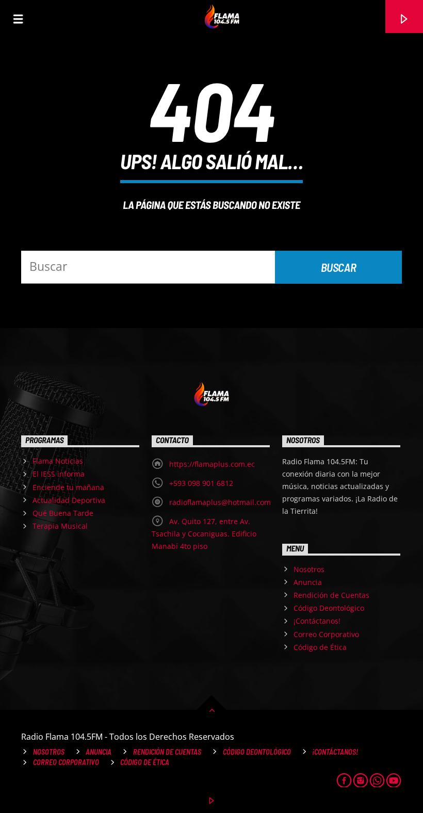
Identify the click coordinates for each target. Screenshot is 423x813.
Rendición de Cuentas (331, 595)
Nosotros (309, 569)
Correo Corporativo (326, 634)
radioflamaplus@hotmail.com (220, 502)
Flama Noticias (57, 461)
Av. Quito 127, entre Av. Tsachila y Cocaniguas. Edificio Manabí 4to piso (204, 533)
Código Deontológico (329, 608)
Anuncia (308, 582)
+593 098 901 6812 (201, 483)
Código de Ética (320, 647)
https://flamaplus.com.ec (212, 464)
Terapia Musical (60, 526)
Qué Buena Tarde (62, 513)
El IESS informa (58, 474)
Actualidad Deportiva (68, 500)
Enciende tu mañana (68, 487)
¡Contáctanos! (317, 621)
